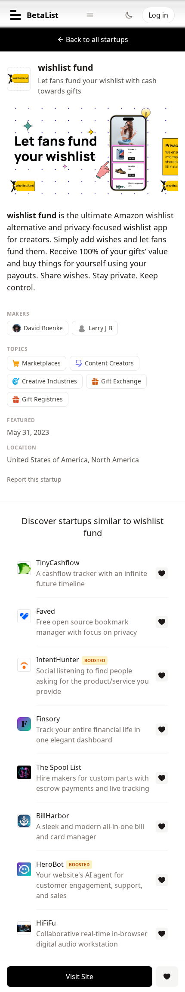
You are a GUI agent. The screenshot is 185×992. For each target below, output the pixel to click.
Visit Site (79, 976)
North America (115, 459)
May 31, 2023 (28, 432)
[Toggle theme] (129, 15)
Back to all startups (97, 39)
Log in (158, 15)
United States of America (47, 459)
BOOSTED (94, 660)
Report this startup (34, 479)
